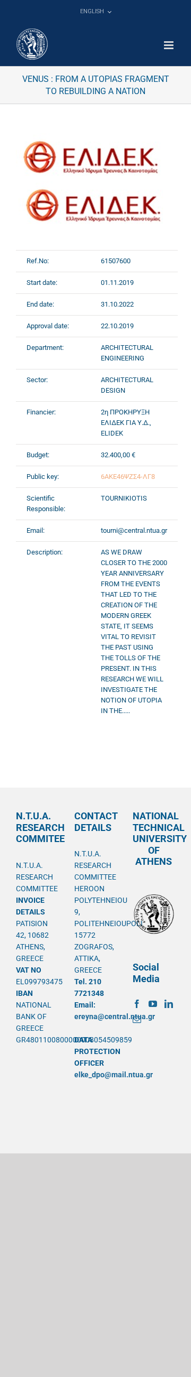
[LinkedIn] (168, 1004)
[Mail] (137, 1019)
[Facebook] (137, 1004)
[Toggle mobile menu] (169, 45)
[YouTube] (153, 1004)
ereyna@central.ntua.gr (114, 1016)
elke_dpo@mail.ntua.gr (113, 1074)
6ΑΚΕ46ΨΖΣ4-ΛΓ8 (128, 476)
